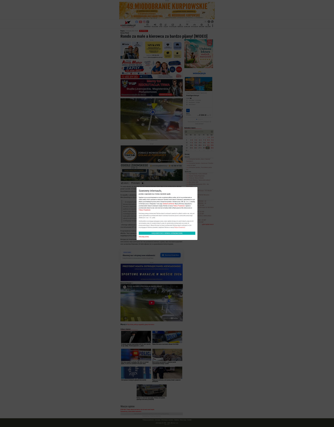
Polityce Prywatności (179, 206)
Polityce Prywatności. (179, 227)
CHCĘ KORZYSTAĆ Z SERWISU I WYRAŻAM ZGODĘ (167, 233)
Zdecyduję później (144, 237)
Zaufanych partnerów (168, 204)
